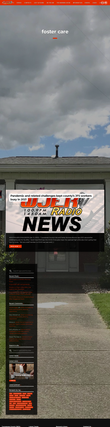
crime (16, 395)
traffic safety (19, 407)
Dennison (22, 395)
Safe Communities (21, 405)
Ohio (30, 403)
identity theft (27, 401)
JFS (10, 403)
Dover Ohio (25, 397)
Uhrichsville (26, 409)
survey (12, 407)
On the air (50, 2)
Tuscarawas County (15, 409)
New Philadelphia (22, 403)
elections (12, 399)
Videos (19, 2)
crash (11, 395)
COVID (24, 393)
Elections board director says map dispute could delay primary (20, 339)
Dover (28, 395)
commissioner (17, 393)
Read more (15, 246)
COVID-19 (30, 393)
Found (18, 399)
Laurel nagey (13, 307)
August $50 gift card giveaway (19, 284)
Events (87, 2)
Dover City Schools (15, 397)
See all (12, 380)
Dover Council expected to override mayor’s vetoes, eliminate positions (21, 324)
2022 (11, 393)
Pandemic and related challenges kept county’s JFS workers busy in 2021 (51, 197)
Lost (14, 403)
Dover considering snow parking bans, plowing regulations (21, 309)
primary (12, 405)
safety (29, 405)
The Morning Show (63, 2)
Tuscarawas (28, 407)
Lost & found (39, 2)
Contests (27, 2)
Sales (95, 2)
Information (77, 2)
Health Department (15, 401)
